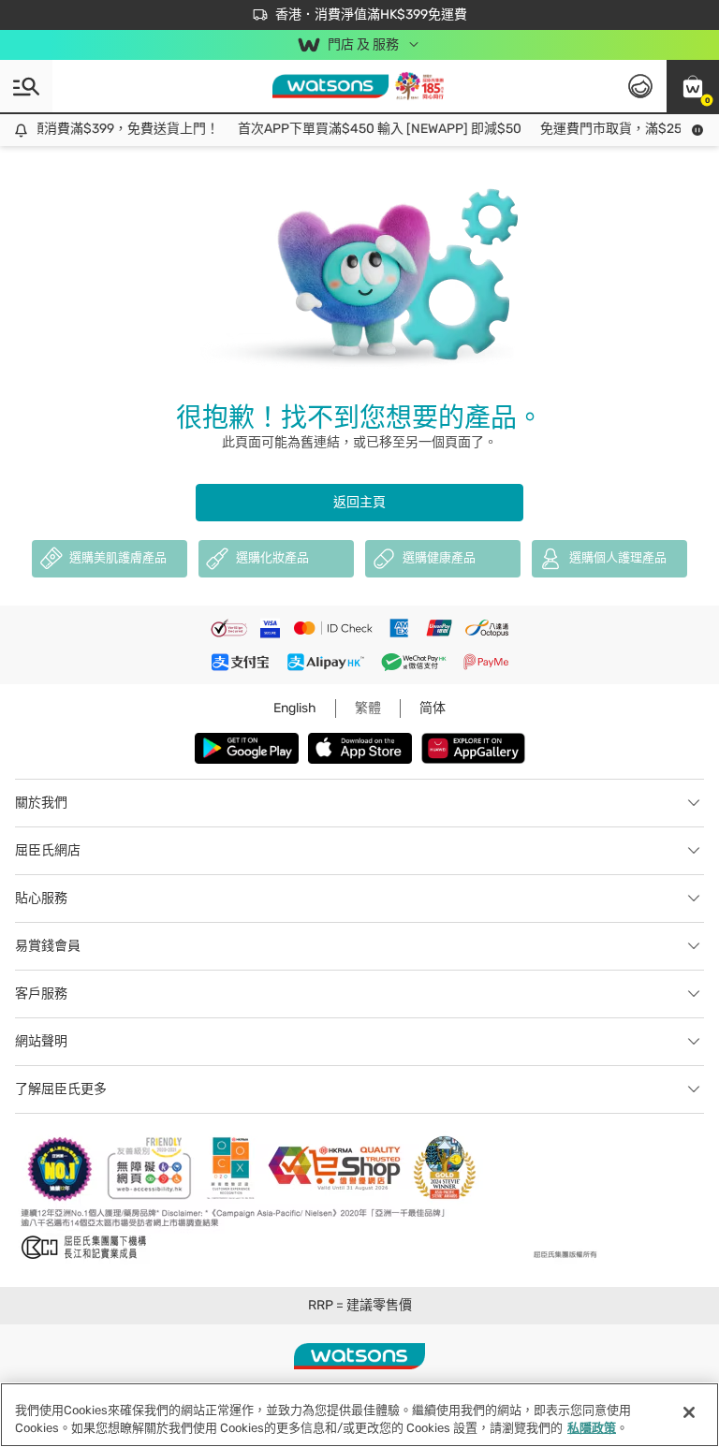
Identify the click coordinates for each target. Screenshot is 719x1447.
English (294, 708)
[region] (359, 1414)
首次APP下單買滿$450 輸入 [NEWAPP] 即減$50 (372, 129)
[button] (693, 86)
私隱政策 (591, 1428)
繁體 (368, 708)
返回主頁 (359, 502)
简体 (432, 708)
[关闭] (689, 1412)
